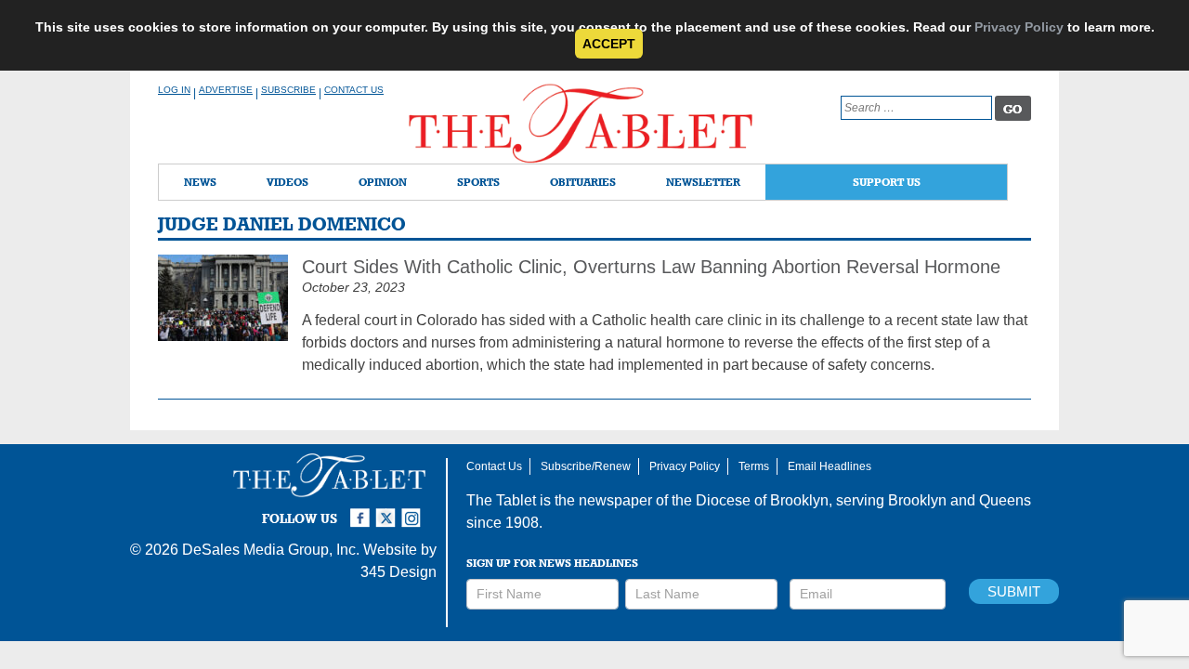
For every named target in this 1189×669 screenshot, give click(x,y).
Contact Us (354, 90)
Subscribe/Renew (586, 466)
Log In (174, 90)
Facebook (362, 510)
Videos (287, 182)
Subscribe (288, 90)
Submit (1013, 591)
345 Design (398, 572)
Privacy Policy (1019, 27)
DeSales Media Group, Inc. (270, 550)
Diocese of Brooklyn (762, 500)
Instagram (414, 510)
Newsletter (703, 182)
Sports (478, 182)
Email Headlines (829, 466)
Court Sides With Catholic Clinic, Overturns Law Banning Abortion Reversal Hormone (651, 266)
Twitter (388, 510)
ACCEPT (608, 43)
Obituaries (583, 182)
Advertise (226, 90)
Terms (753, 466)
